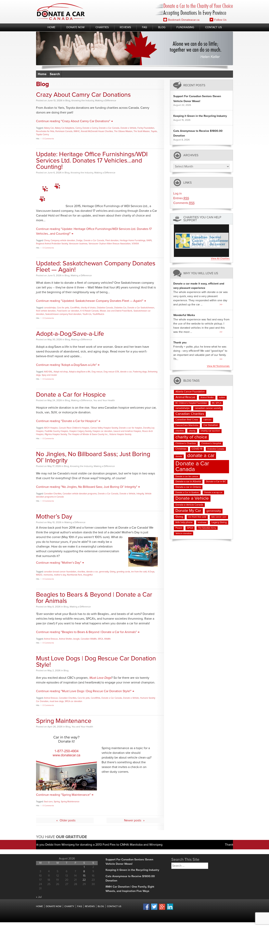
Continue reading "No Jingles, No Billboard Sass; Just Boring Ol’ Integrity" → (88, 486)
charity (192, 431)
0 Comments (48, 139)
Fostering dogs (140, 372)
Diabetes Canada (105, 308)
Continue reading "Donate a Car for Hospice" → (68, 421)
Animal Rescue (51, 639)
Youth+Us (87, 314)
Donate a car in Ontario (188, 487)
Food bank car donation (68, 311)
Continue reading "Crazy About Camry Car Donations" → (74, 121)
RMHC (77, 131)
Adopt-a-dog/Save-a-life (79, 372)
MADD (39, 575)
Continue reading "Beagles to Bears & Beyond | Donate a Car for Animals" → (87, 632)
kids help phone (184, 522)
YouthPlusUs (98, 314)
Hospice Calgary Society (80, 431)
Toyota (154, 131)
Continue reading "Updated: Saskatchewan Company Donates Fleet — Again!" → (91, 300)
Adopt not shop (61, 372)
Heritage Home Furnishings (132, 240)
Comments (184, 203)
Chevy (46, 240)
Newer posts (132, 820)
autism (222, 398)
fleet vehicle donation (46, 311)
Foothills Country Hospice (56, 431)
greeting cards (123, 572)
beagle (76, 639)
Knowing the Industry (82, 100)
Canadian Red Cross (186, 419)
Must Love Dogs (100, 677)
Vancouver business (78, 244)
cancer (207, 419)
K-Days (151, 572)
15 (84, 875)
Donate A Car (61, 11)
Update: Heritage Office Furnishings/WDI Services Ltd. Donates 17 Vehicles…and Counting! (92, 160)
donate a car (126, 372)
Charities (102, 27)
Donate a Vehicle (128, 128)
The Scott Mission (142, 131)
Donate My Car (188, 511)
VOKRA (135, 244)
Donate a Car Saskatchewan (140, 308)
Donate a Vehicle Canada (189, 505)
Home (51, 27)
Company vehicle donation (63, 240)
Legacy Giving (219, 522)
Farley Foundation (145, 128)
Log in (177, 193)
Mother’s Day (54, 517)
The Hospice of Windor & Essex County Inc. (88, 434)
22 (84, 880)
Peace (178, 528)
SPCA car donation (73, 701)
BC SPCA (216, 403)
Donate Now (75, 27)
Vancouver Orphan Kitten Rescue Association (110, 244)
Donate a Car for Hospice (71, 395)
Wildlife (107, 639)
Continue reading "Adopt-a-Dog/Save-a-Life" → (67, 364)
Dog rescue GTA (111, 372)
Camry (78, 128)
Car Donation (210, 425)
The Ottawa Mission (123, 131)
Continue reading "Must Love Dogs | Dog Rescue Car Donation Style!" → (85, 691)
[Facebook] (146, 909)
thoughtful (88, 575)
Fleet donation (112, 240)
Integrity (140, 494)
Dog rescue (97, 372)
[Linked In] (169, 909)
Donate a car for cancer (186, 476)
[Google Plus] (162, 909)
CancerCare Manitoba (186, 425)
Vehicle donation (183, 533)
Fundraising (185, 27)
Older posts (67, 820)
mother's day (60, 575)
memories (48, 575)
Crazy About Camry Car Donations (83, 95)
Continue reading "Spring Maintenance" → (64, 794)
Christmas (180, 449)
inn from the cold (139, 572)
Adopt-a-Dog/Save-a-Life (70, 334)
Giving (112, 572)
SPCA (100, 639)
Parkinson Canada (63, 131)
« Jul (39, 897)
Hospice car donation (102, 431)
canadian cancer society (208, 408)
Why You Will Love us (200, 273)
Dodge (79, 240)
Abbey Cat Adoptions (64, 128)
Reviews (125, 27)
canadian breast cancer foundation (60, 572)
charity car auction (210, 431)
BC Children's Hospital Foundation (191, 403)
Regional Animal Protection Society (52, 244)
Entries (181, 198)
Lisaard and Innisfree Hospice (127, 431)
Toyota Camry (42, 134)
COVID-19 (197, 449)
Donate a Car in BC (216, 482)
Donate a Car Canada (109, 128)
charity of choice (88, 308)
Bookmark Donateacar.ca (183, 19)
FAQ (144, 27)
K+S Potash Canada (89, 311)
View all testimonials (218, 366)
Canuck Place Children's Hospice (74, 428)
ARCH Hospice (51, 428)
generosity (104, 572)
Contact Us (213, 27)
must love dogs (57, 701)
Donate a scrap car (213, 492)
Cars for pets (63, 308)
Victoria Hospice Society (120, 434)
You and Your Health (104, 400)
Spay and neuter (49, 375)
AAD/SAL (48, 372)
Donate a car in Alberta (188, 481)
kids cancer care (218, 517)
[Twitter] (154, 909)
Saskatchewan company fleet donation (63, 314)
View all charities (220, 259)
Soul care (48, 802)
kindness (202, 522)
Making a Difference (105, 100)
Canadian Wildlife (89, 639)
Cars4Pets (75, 308)
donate (178, 456)
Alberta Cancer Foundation (190, 392)
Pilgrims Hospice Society (56, 434)
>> (221, 304)
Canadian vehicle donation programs (80, 494)
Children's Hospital (211, 443)
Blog (161, 27)
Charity (69, 906)
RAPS (149, 240)
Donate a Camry (90, 128)
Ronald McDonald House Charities (97, 131)
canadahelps (50, 308)
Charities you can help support (202, 219)
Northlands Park (74, 575)
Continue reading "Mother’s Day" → (60, 562)
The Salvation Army (207, 528)
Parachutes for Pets (45, 131)
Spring (57, 802)
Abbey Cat (49, 128)
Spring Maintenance (63, 721)
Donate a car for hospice (130, 428)
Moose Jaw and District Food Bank (116, 311)
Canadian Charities (52, 494)
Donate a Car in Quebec (187, 492)
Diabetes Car (120, 308)
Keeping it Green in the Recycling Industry (200, 116)
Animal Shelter (65, 639)
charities (81, 572)
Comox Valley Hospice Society (104, 428)
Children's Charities (185, 443)
